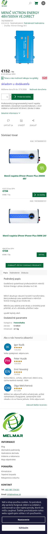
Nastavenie (23, 519)
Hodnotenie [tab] (14, 272)
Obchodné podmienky (10, 450)
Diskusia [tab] (24, 272)
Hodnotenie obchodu (10, 453)
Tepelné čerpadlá (8, 474)
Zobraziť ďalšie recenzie (36, 405)
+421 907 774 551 (12, 489)
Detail (41, 254)
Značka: (15, 25)
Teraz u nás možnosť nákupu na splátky (21, 78)
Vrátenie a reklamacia (10, 456)
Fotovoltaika (19, 322)
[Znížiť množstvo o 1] (10, 98)
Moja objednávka (8, 459)
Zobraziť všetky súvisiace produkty (24, 265)
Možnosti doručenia (38, 89)
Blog (3, 446)
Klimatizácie (6, 471)
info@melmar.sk (14, 494)
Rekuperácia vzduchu (10, 478)
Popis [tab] (5, 272)
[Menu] (43, 3)
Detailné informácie (9, 113)
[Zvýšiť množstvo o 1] (10, 95)
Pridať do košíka (24, 97)
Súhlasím (23, 527)
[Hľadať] (30, 3)
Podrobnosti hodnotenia (34, 23)
